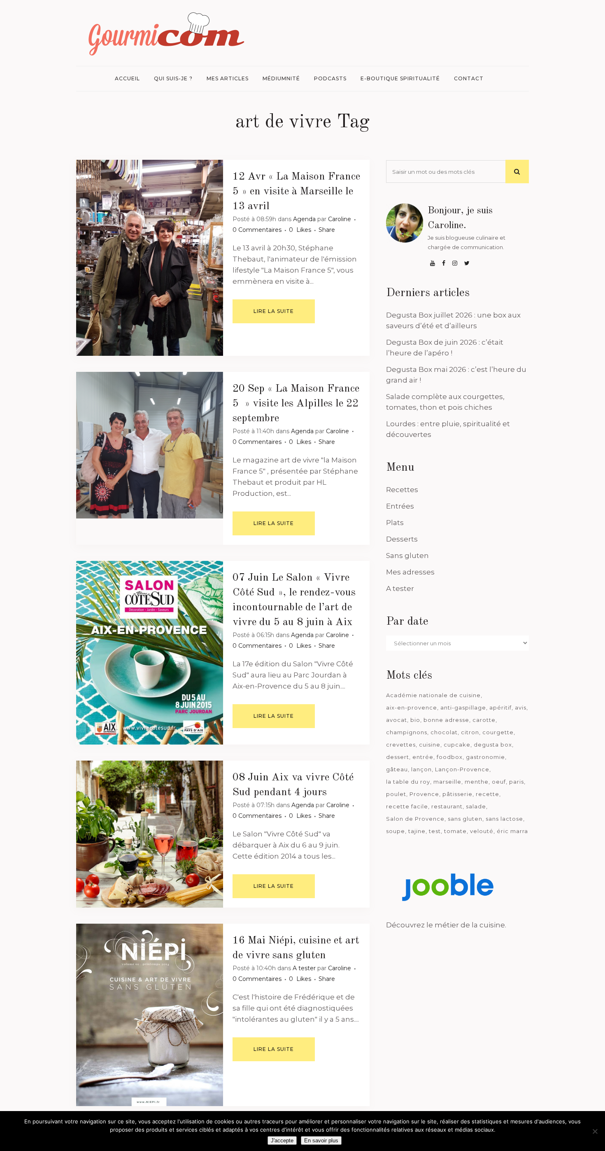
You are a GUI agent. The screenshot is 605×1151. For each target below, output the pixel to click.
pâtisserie (457, 794)
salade (476, 806)
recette (487, 794)
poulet (396, 794)
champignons (406, 732)
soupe (395, 831)
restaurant (447, 806)
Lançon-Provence (462, 769)
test (435, 831)
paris (516, 781)
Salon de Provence (415, 818)
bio (415, 720)
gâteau (397, 769)
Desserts (402, 539)
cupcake (457, 744)
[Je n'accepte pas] (595, 1131)
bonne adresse (446, 720)
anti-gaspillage (463, 707)
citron (470, 732)
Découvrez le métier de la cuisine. (446, 925)
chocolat (444, 732)
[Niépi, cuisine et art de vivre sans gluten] (149, 1015)
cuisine (429, 744)
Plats (395, 522)
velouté (481, 831)
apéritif (500, 707)
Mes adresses (410, 572)
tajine (417, 831)
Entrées (400, 506)
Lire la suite (274, 311)
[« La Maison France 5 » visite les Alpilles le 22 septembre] (149, 445)
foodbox (450, 757)
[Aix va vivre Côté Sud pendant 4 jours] (149, 834)
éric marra (512, 831)
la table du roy (408, 781)
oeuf (499, 781)
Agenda (304, 219)
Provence (424, 794)
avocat (396, 720)
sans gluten (465, 818)
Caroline (339, 219)
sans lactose (504, 818)
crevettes (401, 744)
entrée (422, 757)
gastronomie (485, 757)
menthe (477, 781)
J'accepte (282, 1140)
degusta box (493, 744)
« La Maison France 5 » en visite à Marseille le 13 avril (296, 191)
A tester (304, 968)
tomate (455, 831)
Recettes (402, 490)
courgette (498, 732)
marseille (447, 781)
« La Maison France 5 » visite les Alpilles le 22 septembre (296, 403)
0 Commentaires (257, 229)
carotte (484, 720)
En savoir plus (321, 1140)
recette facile (407, 806)
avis (520, 707)
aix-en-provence (411, 707)
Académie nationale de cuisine (433, 695)
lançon (421, 769)
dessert (397, 757)
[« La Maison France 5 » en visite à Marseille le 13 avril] (149, 258)
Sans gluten (407, 555)
